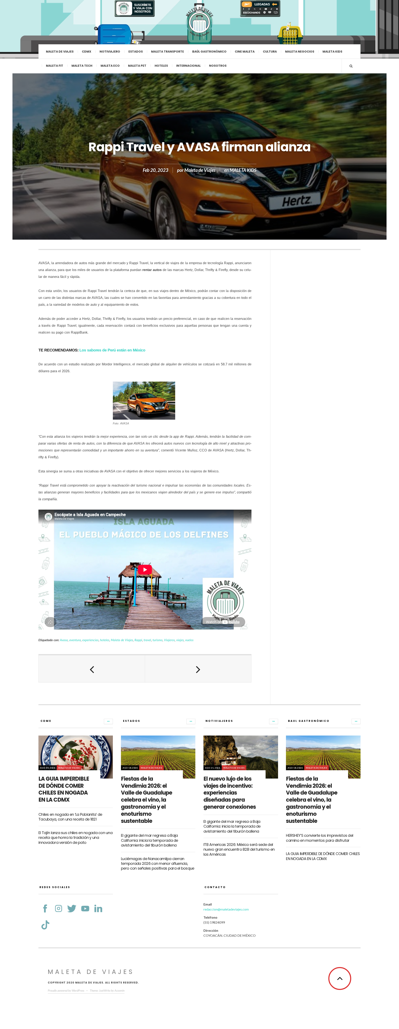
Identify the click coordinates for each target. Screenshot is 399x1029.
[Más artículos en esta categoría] (108, 721)
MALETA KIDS (243, 170)
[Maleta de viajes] (199, 21)
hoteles (104, 640)
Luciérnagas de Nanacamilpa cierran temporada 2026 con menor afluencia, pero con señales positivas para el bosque (157, 863)
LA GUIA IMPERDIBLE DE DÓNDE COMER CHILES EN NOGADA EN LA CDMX (63, 789)
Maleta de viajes (60, 51)
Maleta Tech (81, 66)
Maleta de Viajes (200, 170)
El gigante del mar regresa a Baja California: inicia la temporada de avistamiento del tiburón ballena (149, 840)
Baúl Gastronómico (209, 51)
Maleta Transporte (167, 51)
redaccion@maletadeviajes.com (226, 909)
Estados (135, 51)
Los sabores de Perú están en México (112, 350)
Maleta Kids (332, 51)
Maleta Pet (137, 66)
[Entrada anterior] (92, 668)
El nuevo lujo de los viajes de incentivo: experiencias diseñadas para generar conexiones (229, 793)
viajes (180, 640)
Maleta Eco (110, 66)
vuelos (189, 640)
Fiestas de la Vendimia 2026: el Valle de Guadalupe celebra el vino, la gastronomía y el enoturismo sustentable (146, 800)
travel (147, 640)
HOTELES (161, 66)
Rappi (138, 640)
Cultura (270, 51)
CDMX (86, 51)
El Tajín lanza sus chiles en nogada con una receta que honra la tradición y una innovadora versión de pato (75, 837)
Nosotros (218, 66)
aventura (75, 640)
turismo (158, 640)
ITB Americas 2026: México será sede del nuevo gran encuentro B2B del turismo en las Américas (239, 849)
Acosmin (119, 990)
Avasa (64, 640)
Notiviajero (110, 51)
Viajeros (169, 640)
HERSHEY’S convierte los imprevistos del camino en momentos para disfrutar (319, 838)
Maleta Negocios (299, 51)
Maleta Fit (54, 66)
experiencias (90, 640)
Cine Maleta (245, 51)
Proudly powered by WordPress (66, 990)
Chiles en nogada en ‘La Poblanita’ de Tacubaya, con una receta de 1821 (70, 817)
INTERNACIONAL (188, 66)
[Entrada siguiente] (198, 668)
